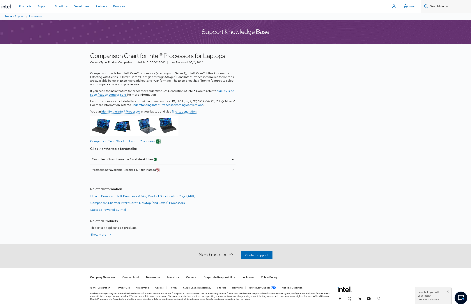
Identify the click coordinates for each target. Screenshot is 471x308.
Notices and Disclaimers (167, 296)
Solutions (61, 6)
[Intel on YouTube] (368, 298)
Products (25, 6)
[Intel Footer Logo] (344, 289)
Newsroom (153, 277)
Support (43, 6)
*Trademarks (142, 287)
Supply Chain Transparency (197, 287)
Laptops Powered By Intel (108, 210)
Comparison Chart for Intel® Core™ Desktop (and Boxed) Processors (137, 203)
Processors (35, 16)
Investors (173, 277)
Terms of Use (123, 287)
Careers (191, 277)
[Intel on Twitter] (349, 298)
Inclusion (248, 277)
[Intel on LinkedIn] (359, 298)
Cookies (159, 287)
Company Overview (102, 277)
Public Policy (269, 277)
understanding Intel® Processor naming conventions (167, 105)
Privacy (173, 287)
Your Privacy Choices (260, 287)
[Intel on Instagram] (378, 298)
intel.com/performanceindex (113, 296)
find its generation (184, 111)
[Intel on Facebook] (340, 298)
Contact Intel (130, 277)
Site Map (221, 287)
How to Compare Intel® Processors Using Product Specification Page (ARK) (143, 196)
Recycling (237, 287)
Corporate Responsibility (219, 277)
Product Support (14, 16)
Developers (82, 6)
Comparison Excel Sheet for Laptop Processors (122, 141)
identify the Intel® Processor (120, 111)
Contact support (256, 255)
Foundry (119, 6)
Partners (101, 6)
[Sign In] (394, 6)
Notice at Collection (292, 287)
